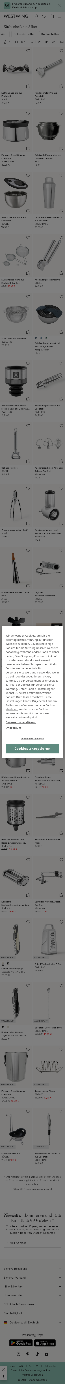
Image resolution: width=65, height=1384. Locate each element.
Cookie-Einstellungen (32, 738)
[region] (32, 692)
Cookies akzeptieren (32, 748)
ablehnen (11, 709)
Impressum (13, 727)
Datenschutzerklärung (21, 722)
